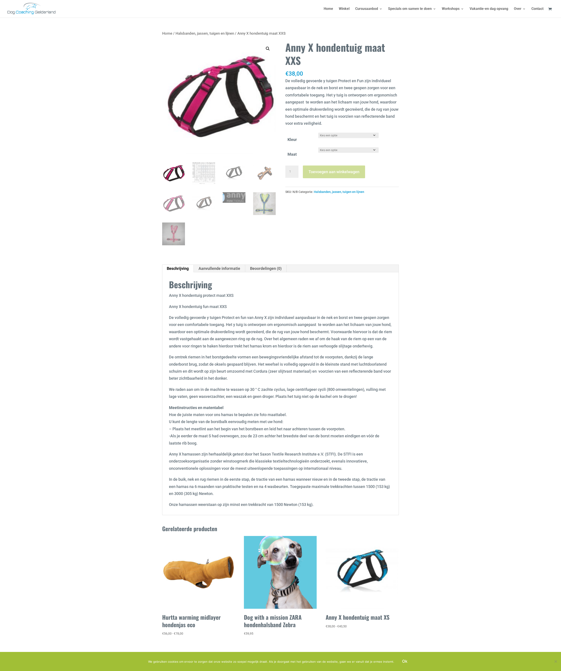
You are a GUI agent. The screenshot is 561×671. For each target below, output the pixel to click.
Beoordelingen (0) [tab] (266, 268)
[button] (268, 49)
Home (328, 9)
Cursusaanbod (366, 9)
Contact (537, 9)
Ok (404, 661)
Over (517, 9)
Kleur (292, 139)
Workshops (451, 9)
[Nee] (555, 661)
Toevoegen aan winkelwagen (334, 171)
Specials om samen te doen (410, 9)
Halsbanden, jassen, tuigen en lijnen (205, 33)
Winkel (344, 9)
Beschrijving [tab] (178, 268)
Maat (292, 154)
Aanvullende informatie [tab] (219, 268)
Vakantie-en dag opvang (489, 9)
